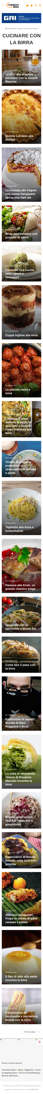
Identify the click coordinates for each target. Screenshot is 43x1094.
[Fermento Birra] (12, 5)
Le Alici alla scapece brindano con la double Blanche (21, 78)
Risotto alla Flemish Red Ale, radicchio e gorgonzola (19, 820)
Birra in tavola (17, 28)
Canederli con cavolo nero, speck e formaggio (19, 273)
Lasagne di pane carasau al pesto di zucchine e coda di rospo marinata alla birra (18, 426)
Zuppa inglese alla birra (21, 335)
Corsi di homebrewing (29, 1073)
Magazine (29, 1070)
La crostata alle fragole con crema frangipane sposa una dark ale (21, 194)
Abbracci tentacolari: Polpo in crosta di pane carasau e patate (21, 918)
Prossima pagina (29, 1032)
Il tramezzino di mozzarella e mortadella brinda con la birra (21, 1016)
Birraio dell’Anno (10, 1076)
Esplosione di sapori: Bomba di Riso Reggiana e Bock (20, 723)
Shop (20, 1070)
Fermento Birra (9, 1070)
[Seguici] (39, 1042)
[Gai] (21, 18)
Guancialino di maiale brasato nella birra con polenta (20, 860)
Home (9, 28)
